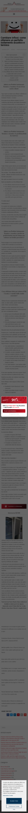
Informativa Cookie (8, 795)
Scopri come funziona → (10, 411)
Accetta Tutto (14, 801)
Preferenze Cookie (14, 806)
